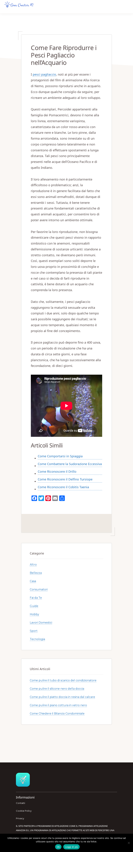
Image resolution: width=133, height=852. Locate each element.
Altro (33, 564)
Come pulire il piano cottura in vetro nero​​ (58, 705)
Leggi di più (71, 846)
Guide (34, 606)
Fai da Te (36, 597)
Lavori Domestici (41, 622)
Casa (33, 581)
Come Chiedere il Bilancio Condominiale (57, 713)
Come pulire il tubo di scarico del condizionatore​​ (63, 680)
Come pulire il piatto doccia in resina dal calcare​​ (62, 697)
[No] (128, 843)
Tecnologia (37, 639)
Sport (34, 630)
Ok (58, 846)
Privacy (20, 818)
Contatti (20, 803)
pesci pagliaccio (44, 74)
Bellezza (36, 573)
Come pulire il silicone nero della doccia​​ (57, 688)
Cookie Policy (24, 810)
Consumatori (39, 589)
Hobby (34, 614)
